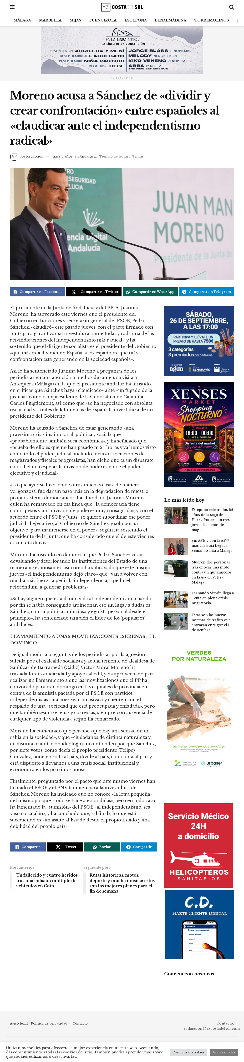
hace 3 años (62, 156)
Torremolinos (211, 20)
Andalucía (88, 156)
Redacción (35, 156)
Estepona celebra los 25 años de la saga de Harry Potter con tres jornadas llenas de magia (212, 520)
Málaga (22, 20)
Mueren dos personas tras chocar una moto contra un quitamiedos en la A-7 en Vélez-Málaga (212, 572)
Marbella (50, 20)
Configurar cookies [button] (188, 1052)
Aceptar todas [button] (224, 1052)
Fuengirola (103, 20)
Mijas (75, 20)
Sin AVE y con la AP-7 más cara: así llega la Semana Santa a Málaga (212, 545)
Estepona (136, 20)
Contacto (80, 1023)
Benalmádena (170, 20)
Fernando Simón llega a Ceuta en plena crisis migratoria (213, 598)
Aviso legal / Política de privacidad (38, 1023)
